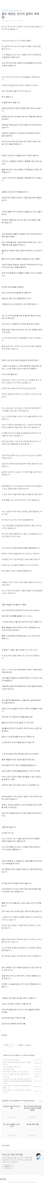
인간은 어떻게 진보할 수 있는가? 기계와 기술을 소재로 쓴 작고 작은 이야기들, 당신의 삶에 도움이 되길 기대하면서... (17, 1160)
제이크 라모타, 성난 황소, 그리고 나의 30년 (15, 1071)
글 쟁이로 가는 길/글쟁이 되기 (12, 10)
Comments (6, 1145)
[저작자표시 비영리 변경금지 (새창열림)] (28, 1045)
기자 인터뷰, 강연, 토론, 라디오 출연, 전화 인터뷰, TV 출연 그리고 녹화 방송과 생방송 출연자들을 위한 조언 (17, 1081)
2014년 (5, 1076)
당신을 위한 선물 (7, 1069)
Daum (21, 1182)
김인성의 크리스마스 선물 (10, 1060)
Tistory (34, 1182)
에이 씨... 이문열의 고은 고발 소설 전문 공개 (15, 1074)
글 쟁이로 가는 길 (8, 1055)
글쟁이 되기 (18, 1055)
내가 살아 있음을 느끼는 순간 (11, 1067)
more (40, 1100)
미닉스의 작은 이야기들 (12, 1155)
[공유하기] (10, 1045)
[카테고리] (3, 2)
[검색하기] (41, 2)
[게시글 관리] (13, 1045)
